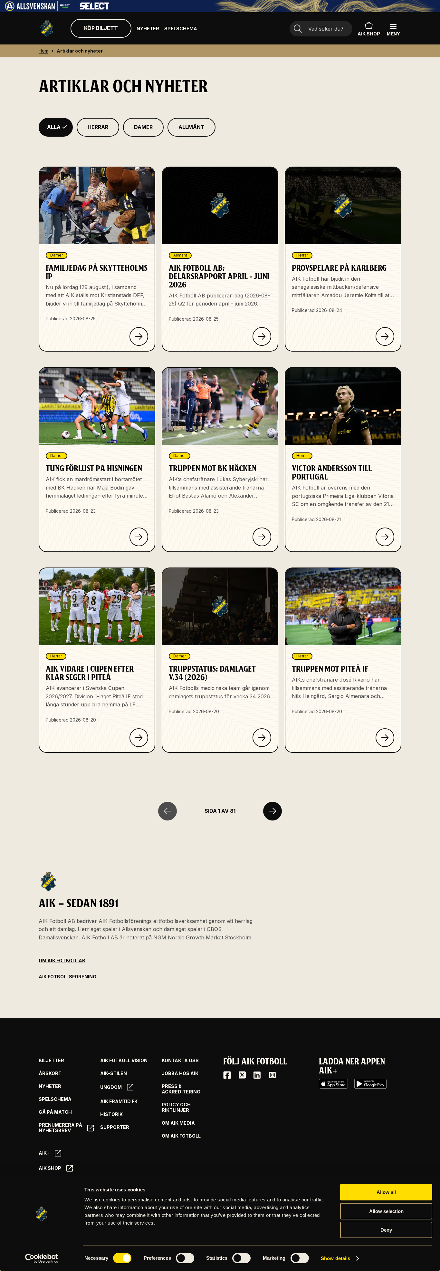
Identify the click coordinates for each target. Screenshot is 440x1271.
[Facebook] (227, 1075)
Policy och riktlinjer (176, 1107)
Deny (386, 1230)
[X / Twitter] (242, 1075)
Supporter (114, 1127)
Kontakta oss (180, 1060)
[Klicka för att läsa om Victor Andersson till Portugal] (385, 537)
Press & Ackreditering (181, 1089)
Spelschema (180, 28)
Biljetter (51, 1060)
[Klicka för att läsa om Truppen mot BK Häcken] (262, 537)
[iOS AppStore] (333, 1084)
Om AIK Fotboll (181, 1136)
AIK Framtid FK (119, 1101)
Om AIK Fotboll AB (62, 960)
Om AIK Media (178, 1123)
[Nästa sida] (272, 811)
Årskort (50, 1073)
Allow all (386, 1192)
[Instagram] (272, 1075)
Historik (111, 1114)
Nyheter (148, 28)
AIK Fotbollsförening (67, 976)
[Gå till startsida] (47, 28)
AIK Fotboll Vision (124, 1060)
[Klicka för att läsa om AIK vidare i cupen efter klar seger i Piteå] (138, 737)
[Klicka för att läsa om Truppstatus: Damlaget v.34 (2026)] (262, 737)
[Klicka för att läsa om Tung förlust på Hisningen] (138, 537)
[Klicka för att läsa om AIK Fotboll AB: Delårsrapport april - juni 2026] (262, 336)
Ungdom (111, 1087)
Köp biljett (101, 28)
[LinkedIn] (257, 1075)
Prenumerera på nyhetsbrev (60, 1127)
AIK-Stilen (113, 1073)
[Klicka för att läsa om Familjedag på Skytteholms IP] (138, 336)
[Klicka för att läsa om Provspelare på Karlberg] (385, 336)
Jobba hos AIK (180, 1073)
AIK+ (44, 1153)
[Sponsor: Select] (94, 8)
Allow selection (386, 1211)
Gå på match (55, 1112)
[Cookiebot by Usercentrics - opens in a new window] (42, 1258)
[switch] (185, 1258)
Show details (335, 1258)
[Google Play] (370, 1084)
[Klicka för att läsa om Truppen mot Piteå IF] (385, 737)
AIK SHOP (369, 33)
